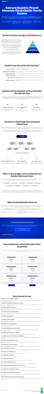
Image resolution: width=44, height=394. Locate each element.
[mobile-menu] (41, 1)
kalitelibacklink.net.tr (6, 390)
